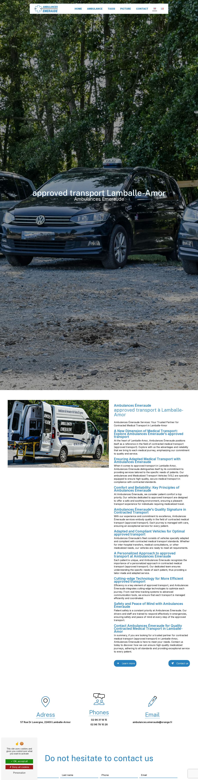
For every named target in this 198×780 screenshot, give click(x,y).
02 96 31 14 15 (99, 719)
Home (78, 8)
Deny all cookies (20, 767)
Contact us (182, 663)
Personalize (19, 773)
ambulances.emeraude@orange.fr (152, 722)
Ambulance (94, 8)
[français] (162, 8)
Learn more (128, 663)
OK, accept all (20, 761)
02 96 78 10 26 (99, 724)
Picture (125, 8)
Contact (142, 8)
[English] (154, 8)
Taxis (111, 8)
